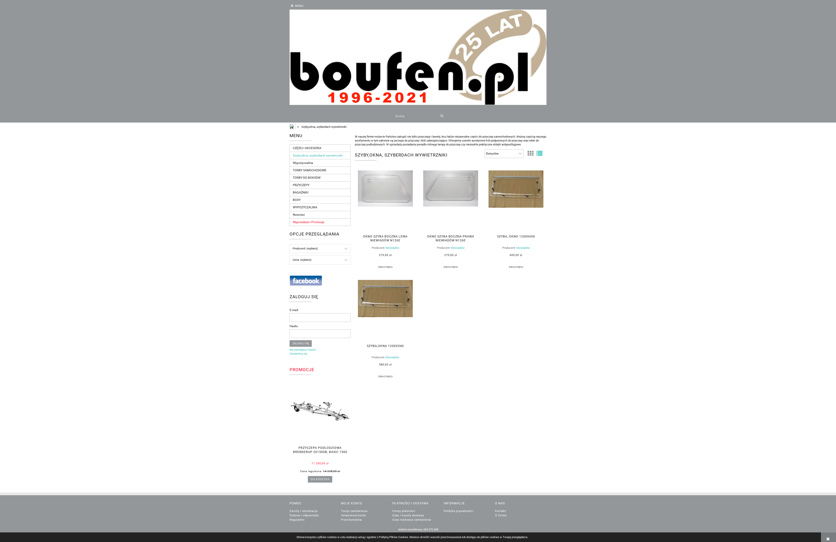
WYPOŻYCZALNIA (305, 207)
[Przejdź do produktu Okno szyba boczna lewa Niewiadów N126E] (385, 200)
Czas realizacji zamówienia (411, 519)
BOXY (297, 200)
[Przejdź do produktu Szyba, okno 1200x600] (516, 200)
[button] (385, 267)
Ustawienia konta (353, 515)
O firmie (501, 515)
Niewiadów (392, 247)
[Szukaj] (442, 116)
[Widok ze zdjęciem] (531, 153)
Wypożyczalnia (303, 163)
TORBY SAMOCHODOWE (309, 170)
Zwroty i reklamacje (304, 511)
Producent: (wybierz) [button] (305, 248)
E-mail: (294, 310)
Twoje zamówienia (354, 511)
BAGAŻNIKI (300, 192)
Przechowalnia (351, 519)
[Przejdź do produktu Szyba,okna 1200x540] (385, 310)
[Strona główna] (418, 57)
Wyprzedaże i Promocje (308, 222)
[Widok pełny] (539, 153)
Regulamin (297, 519)
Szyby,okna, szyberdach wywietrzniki (317, 155)
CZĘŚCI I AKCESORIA (307, 148)
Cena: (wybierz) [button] (302, 259)
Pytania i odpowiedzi (304, 515)
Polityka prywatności (459, 511)
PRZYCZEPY (301, 185)
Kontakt (500, 511)
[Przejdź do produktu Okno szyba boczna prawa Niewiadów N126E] (450, 200)
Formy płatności (403, 511)
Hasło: (294, 326)
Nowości (299, 214)
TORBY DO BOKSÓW (306, 177)
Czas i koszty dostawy (408, 515)
